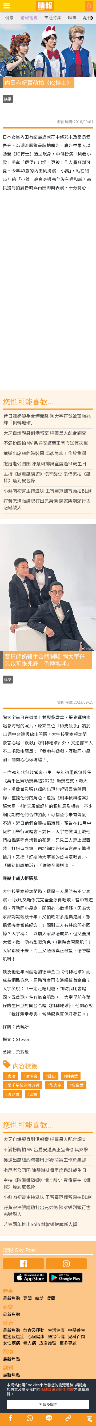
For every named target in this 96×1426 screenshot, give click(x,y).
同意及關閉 (48, 1404)
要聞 (27, 1298)
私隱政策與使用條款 (57, 1389)
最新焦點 (11, 1298)
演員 (34, 1094)
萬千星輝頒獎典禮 (23, 1085)
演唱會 (32, 1076)
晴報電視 (29, 17)
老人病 (29, 1343)
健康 (9, 17)
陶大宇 (56, 1085)
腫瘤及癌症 (13, 1336)
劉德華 (72, 1076)
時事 (72, 17)
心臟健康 (36, 1336)
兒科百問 (76, 1336)
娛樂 (7, 99)
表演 (11, 1076)
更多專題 (68, 1343)
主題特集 (52, 17)
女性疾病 (11, 1343)
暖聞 (51, 1298)
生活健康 (56, 1330)
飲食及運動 (34, 1330)
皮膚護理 (47, 1343)
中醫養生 (76, 1330)
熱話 (39, 1298)
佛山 (52, 1076)
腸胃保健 (56, 1336)
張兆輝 (13, 1094)
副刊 (87, 17)
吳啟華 (78, 1085)
